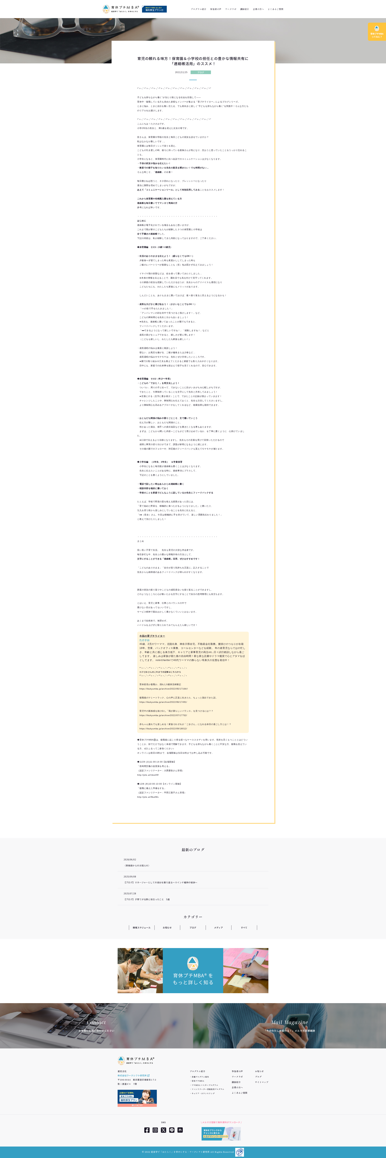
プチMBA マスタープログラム (205, 1085)
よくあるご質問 (275, 9)
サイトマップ (261, 1082)
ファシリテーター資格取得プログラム (208, 1089)
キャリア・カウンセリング (203, 1093)
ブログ (200, 72)
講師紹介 (244, 9)
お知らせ (167, 927)
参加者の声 (215, 9)
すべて (244, 927)
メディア (218, 927)
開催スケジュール (142, 927)
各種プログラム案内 (200, 1076)
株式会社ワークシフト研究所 (132, 1075)
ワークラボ (230, 9)
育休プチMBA (198, 1081)
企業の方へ (258, 9)
